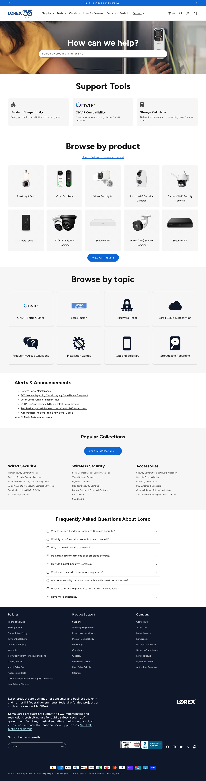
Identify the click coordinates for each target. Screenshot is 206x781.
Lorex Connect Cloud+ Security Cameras (91, 473)
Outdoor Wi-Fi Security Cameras (180, 198)
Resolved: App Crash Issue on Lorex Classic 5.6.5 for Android (54, 408)
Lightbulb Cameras (81, 481)
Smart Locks (26, 240)
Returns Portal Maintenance (36, 391)
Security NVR (103, 240)
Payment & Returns (17, 639)
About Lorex (142, 627)
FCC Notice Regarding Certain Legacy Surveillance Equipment (54, 395)
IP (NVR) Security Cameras (64, 242)
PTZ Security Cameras (18, 494)
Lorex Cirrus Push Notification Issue (40, 399)
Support (76, 621)
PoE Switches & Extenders (148, 486)
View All (33, 417)
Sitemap (76, 673)
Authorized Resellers (146, 667)
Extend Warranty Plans (83, 633)
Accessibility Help (17, 673)
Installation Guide (81, 661)
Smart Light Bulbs (26, 196)
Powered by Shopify (45, 774)
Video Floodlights (103, 196)
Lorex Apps (78, 644)
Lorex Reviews (143, 656)
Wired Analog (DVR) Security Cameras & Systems (31, 486)
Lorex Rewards (143, 633)
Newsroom (142, 639)
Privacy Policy (15, 627)
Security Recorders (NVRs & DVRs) (24, 490)
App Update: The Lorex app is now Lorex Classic (47, 412)
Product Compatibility (83, 639)
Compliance (78, 650)
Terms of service (96, 773)
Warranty (12, 650)
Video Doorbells (64, 196)
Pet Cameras (78, 494)
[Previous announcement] (9, 3)
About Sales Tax (16, 667)
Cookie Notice (15, 661)
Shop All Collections (101, 451)
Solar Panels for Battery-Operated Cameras (156, 494)
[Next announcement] (196, 3)
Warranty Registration (83, 627)
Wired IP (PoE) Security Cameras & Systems (28, 481)
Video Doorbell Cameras (83, 477)
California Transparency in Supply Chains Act (30, 678)
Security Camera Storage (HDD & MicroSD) (156, 473)
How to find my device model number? (103, 157)
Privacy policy (79, 773)
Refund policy (63, 773)
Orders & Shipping (17, 644)
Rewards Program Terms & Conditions (27, 656)
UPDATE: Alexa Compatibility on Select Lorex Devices (50, 404)
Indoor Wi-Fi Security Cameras (141, 198)
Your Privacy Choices (18, 684)
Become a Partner (145, 661)
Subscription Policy (17, 633)
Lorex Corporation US (25, 774)
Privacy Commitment (146, 644)
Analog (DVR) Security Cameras (142, 242)
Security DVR (180, 240)
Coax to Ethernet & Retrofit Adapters (153, 490)
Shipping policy (114, 773)
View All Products (103, 257)
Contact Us (142, 621)
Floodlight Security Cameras (85, 486)
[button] (47, 13)
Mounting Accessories (146, 481)
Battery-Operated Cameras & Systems (90, 490)
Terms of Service (16, 621)
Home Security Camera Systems (23, 473)
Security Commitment (147, 650)
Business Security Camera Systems (24, 477)
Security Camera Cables (147, 477)
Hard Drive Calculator (83, 667)
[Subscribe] (62, 746)
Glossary (76, 656)
